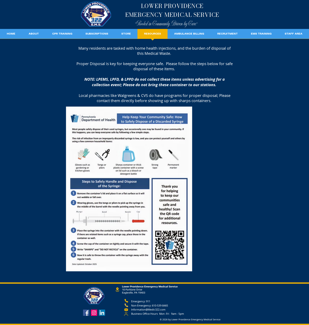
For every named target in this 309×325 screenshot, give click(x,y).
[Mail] (126, 309)
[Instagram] (94, 313)
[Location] (117, 289)
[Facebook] (86, 313)
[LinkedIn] (102, 313)
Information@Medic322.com (148, 309)
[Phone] (126, 300)
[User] (126, 314)
